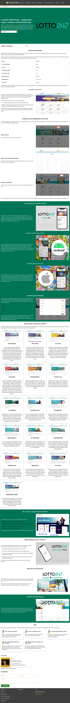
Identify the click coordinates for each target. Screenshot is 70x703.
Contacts (62, 2)
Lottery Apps (27, 2)
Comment (5, 685)
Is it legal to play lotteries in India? (58, 631)
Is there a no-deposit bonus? (34, 631)
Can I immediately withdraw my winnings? (11, 642)
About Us (2, 689)
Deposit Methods (39, 2)
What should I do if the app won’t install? (35, 642)
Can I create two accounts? (10, 631)
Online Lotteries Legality (49, 2)
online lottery (16, 25)
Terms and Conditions (5, 698)
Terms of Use (3, 700)
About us (57, 2)
